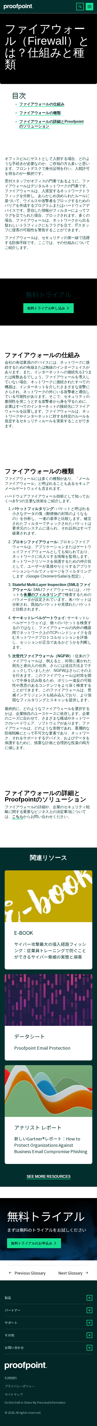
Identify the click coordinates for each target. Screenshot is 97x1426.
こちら (17, 817)
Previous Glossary (30, 1273)
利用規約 (11, 1378)
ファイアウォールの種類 (40, 113)
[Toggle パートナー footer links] (89, 1310)
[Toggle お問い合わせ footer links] (89, 1348)
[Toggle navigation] (89, 6)
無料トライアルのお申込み (32, 1243)
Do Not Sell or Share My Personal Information (35, 1403)
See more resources (49, 1177)
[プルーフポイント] (18, 6)
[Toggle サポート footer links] (89, 1323)
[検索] (80, 6)
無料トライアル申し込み (46, 308)
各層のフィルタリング (42, 595)
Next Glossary (70, 1273)
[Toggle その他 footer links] (89, 1335)
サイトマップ (14, 1394)
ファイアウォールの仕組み (42, 104)
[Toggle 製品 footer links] (89, 1298)
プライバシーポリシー (20, 1386)
